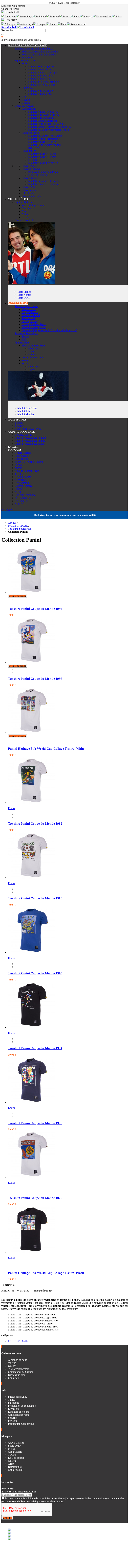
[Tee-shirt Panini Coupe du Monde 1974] (31, 1027)
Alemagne (10, 16)
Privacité (12, 1420)
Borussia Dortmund (25, 494)
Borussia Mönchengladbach (43, 172)
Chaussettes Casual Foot (28, 428)
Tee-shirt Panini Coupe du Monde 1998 (35, 678)
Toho (31, 351)
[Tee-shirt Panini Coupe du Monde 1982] (31, 802)
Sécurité (12, 1417)
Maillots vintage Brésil (40, 93)
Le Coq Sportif (29, 321)
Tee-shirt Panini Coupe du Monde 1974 (35, 1048)
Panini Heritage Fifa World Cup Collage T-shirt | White (46, 748)
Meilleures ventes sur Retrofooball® (34, 48)
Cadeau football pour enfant (29, 443)
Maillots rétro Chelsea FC (41, 117)
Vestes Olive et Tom (32, 357)
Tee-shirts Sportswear (26, 306)
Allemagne (10, 24)
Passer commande (17, 1396)
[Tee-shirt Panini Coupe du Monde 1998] (31, 662)
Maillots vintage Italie (39, 78)
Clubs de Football (24, 105)
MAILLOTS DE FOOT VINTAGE (27, 45)
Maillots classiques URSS (42, 84)
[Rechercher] (2, 34)
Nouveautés (28, 57)
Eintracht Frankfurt (38, 175)
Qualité (12, 1365)
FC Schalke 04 (23, 497)
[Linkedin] (6, 1521)
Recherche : (7, 30)
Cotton (18, 488)
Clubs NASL (29, 187)
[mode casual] (38, 399)
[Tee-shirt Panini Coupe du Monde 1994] (31, 592)
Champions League (32, 196)
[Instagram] (4, 1521)
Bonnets (19, 422)
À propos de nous (17, 1359)
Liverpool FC (22, 500)
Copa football (29, 309)
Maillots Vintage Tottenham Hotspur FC (49, 126)
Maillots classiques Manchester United (48, 129)
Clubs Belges (29, 190)
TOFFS (19, 473)
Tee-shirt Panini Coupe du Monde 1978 (35, 1123)
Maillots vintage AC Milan (42, 153)
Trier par (38, 1290)
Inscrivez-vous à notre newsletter (18, 1491)
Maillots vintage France (40, 69)
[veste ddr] (31, 283)
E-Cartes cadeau (23, 434)
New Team (34, 348)
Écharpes (20, 425)
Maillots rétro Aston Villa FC (43, 114)
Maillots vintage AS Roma (42, 156)
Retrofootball (28, 318)
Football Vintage (23, 485)
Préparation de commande (22, 1405)
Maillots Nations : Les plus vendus (40, 51)
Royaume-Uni (104, 16)
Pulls (24, 339)
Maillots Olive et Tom (33, 345)
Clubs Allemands (31, 169)
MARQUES (15, 449)
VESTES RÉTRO (18, 199)
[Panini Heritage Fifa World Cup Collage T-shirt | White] (31, 732)
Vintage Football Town (34, 324)
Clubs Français (29, 165)
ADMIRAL (21, 479)
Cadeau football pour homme (30, 437)
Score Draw (14, 1445)
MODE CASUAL (18, 303)
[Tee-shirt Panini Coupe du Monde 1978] (31, 1102)
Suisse (118, 16)
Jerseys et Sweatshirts (26, 333)
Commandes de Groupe (20, 1371)
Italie (76, 16)
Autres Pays (26, 16)
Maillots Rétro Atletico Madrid (44, 144)
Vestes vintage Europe (33, 205)
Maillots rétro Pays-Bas (40, 75)
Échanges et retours (18, 1411)
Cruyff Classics (30, 312)
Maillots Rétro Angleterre (41, 66)
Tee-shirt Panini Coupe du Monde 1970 (35, 1198)
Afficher (5, 1290)
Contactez (13, 1378)
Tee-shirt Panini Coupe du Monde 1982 (35, 823)
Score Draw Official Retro (29, 461)
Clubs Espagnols (30, 132)
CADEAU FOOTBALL (21, 431)
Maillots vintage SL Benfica (43, 184)
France (66, 16)
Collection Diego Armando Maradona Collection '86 (49, 330)
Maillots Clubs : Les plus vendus (39, 54)
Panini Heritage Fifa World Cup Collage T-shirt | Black (46, 1273)
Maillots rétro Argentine (40, 90)
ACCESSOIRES (17, 419)
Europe (25, 63)
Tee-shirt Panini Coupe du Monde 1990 (35, 973)
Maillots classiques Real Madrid (45, 135)
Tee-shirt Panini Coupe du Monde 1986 (35, 898)
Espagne (54, 16)
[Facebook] (2, 1521)
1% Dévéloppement (18, 1368)
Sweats (25, 336)
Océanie (26, 102)
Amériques (27, 87)
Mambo (32, 354)
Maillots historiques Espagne (43, 81)
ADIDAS (20, 504)
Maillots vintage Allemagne (42, 72)
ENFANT (13, 446)
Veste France (24, 291)
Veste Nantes (24, 294)
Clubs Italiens (29, 150)
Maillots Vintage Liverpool (42, 120)
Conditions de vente (18, 1414)
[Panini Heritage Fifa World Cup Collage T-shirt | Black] (31, 1251)
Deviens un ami (16, 1374)
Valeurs (12, 1362)
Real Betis (33, 147)
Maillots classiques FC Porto (43, 181)
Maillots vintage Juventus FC (43, 162)
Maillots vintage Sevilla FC (42, 141)
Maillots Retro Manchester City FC (47, 123)
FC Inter (32, 159)
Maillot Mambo (25, 414)
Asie (24, 96)
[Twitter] (3, 1521)
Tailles (11, 1399)
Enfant (25, 363)
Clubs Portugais (30, 178)
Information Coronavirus (21, 1423)
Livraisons (13, 1408)
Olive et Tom (22, 342)
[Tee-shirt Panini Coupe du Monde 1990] (31, 952)
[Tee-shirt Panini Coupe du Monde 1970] (31, 1177)
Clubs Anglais (29, 108)
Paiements (13, 1402)
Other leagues (29, 193)
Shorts (25, 360)
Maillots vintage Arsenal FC (43, 111)
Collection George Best (34, 327)
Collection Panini (31, 315)
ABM (18, 491)
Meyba (18, 467)
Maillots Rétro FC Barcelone (43, 138)
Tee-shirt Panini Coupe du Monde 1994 (35, 608)
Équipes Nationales (25, 60)
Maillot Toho (24, 411)
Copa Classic (22, 455)
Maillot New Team (27, 408)
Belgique (40, 16)
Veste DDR (23, 297)
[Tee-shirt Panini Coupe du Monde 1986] (31, 877)
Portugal (88, 16)
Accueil (12, 522)
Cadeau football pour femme (30, 440)
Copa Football (15, 1469)
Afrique (26, 99)
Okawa (19, 464)
